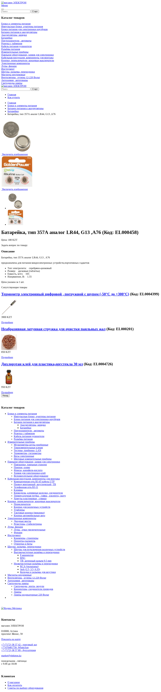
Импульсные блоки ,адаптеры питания (22, 26)
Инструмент (7, 69)
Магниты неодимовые (13, 74)
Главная (12, 94)
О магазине (14, 682)
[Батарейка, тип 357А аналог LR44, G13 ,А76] (15, 201)
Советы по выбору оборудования (25, 688)
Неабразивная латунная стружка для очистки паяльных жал (53, 329)
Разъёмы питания (10, 49)
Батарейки (6, 37)
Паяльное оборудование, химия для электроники (27, 54)
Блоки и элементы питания (16, 23)
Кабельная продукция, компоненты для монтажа (27, 57)
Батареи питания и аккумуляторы (19, 32)
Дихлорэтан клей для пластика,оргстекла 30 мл (42, 364)
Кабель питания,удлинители (16, 46)
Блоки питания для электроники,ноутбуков (24, 29)
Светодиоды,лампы (11, 83)
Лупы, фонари (9, 66)
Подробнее (7, 322)
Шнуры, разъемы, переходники (18, 71)
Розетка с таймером (11, 43)
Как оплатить (15, 685)
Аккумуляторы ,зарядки (14, 35)
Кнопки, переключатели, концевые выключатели (27, 60)
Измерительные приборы (14, 52)
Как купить (14, 97)
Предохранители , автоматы (16, 40)
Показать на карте (11, 639)
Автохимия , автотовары (14, 80)
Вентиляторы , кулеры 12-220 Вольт (20, 77)
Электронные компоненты (15, 63)
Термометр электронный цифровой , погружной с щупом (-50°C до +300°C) (65, 294)
